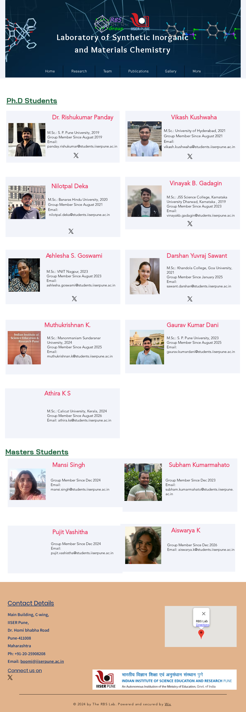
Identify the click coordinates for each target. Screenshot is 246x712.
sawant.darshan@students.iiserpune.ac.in (199, 286)
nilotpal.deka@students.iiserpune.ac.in (79, 214)
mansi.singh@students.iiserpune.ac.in (80, 489)
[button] (107, 71)
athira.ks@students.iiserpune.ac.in (84, 420)
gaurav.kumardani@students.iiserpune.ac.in (201, 351)
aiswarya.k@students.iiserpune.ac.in (206, 549)
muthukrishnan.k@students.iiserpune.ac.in (80, 356)
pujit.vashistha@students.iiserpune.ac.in (82, 553)
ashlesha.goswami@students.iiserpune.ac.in (81, 285)
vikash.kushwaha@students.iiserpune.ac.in (199, 146)
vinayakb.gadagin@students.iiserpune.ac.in (201, 215)
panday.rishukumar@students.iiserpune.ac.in (82, 146)
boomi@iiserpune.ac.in (42, 661)
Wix (168, 704)
